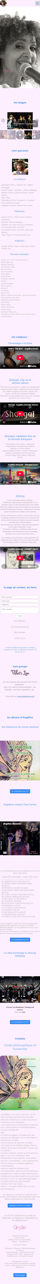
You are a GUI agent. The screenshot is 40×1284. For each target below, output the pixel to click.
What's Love (20, 638)
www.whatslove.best (26, 696)
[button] (3, 121)
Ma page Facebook (20, 626)
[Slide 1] (16, 783)
